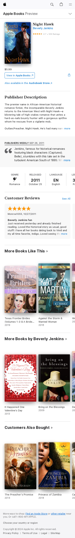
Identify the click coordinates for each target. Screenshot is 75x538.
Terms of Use (30, 533)
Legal (44, 533)
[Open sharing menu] (69, 75)
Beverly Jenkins (43, 28)
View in (18, 75)
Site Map (55, 533)
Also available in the (27, 83)
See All (66, 198)
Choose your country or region (20, 523)
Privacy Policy (11, 533)
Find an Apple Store (37, 513)
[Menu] (70, 4)
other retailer (58, 513)
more (67, 128)
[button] (52, 4)
